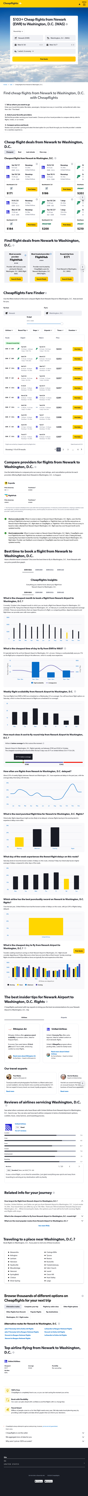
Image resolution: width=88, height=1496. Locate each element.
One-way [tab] (43, 152)
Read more (10, 1091)
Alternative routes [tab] (13, 1307)
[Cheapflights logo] (10, 3)
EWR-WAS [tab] (28, 570)
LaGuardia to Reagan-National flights (58, 1329)
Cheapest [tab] (9, 152)
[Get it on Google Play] (38, 1481)
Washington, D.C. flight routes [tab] (17, 1317)
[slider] (61, 323)
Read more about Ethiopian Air (24, 1056)
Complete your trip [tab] (31, 1307)
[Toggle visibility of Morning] (11, 985)
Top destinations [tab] (52, 1312)
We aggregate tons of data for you (19, 1437)
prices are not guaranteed (50, 1426)
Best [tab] (19, 152)
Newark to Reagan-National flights (18, 1335)
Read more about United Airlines (60, 1053)
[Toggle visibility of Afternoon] (29, 985)
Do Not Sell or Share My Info (37, 1475)
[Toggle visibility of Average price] (51, 683)
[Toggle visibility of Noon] (20, 985)
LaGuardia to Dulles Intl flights (55, 1335)
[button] (67, 24)
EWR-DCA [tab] (50, 570)
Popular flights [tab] (35, 1312)
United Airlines (20, 1124)
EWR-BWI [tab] (39, 570)
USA (11, 84)
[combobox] (18, 31)
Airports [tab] (64, 1017)
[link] (16, 279)
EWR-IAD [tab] (60, 570)
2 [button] (63, 449)
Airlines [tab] (24, 1017)
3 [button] (67, 449)
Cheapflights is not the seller (17, 1433)
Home (5, 84)
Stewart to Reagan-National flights (17, 1338)
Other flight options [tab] (70, 1307)
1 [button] (58, 449)
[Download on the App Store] (48, 1481)
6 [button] (77, 449)
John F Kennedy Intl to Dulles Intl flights (19, 1329)
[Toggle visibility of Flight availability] (37, 683)
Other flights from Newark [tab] (16, 1312)
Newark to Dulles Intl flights (54, 1332)
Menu (84, 2)
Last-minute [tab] (30, 152)
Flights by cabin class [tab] (51, 1307)
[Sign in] (79, 4)
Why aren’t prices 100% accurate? (19, 1441)
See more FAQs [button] (44, 1226)
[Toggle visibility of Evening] (39, 985)
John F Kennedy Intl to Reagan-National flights (22, 1332)
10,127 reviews (20, 1131)
